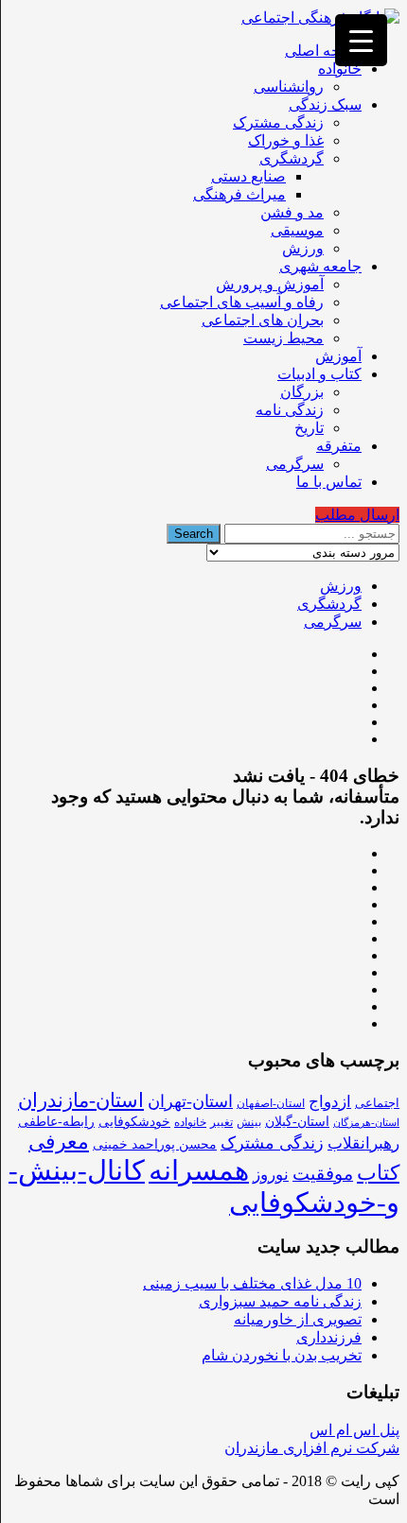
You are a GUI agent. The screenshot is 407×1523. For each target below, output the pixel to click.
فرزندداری (329, 1337)
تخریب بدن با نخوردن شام (282, 1355)
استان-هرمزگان (366, 1122)
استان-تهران (190, 1101)
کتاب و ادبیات (319, 374)
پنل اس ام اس (354, 1430)
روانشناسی (289, 86)
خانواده (340, 69)
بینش (249, 1122)
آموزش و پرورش (270, 284)
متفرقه (339, 446)
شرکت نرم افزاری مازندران (311, 1448)
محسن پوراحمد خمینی (155, 1143)
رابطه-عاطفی (56, 1122)
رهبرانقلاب (363, 1143)
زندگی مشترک (278, 122)
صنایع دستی (248, 176)
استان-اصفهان (271, 1103)
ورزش (303, 248)
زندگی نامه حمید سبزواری (280, 1301)
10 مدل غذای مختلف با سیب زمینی (252, 1283)
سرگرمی (295, 464)
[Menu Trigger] (361, 40)
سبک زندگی (325, 104)
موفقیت (322, 1174)
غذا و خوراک (286, 140)
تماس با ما (329, 482)
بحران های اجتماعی (263, 320)
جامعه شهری (320, 266)
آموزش (338, 356)
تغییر (221, 1122)
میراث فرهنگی (239, 194)
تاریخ (309, 428)
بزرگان (302, 392)
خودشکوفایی (134, 1122)
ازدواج (330, 1102)
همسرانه (199, 1170)
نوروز (271, 1175)
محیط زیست (283, 338)
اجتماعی (377, 1103)
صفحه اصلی (323, 51)
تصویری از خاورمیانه (298, 1319)
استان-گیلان (297, 1121)
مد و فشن (292, 212)
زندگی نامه (290, 410)
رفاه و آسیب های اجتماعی (242, 302)
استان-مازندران (81, 1100)
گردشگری (291, 158)
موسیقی (297, 230)
